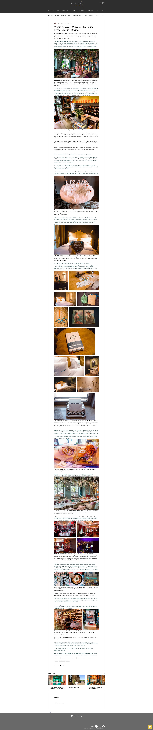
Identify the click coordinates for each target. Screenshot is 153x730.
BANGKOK (91, 15)
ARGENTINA (63, 15)
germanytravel (90, 657)
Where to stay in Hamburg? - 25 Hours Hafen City (95, 688)
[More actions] (98, 23)
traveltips (63, 657)
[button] (103, 15)
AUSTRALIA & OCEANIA (78, 15)
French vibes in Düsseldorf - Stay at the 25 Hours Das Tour (57, 688)
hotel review (57, 657)
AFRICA (57, 15)
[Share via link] (63, 665)
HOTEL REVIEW (62, 661)
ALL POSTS (50, 15)
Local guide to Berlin (74, 687)
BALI (86, 15)
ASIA (69, 15)
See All (103, 673)
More (97, 15)
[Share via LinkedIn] (60, 665)
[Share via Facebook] (55, 665)
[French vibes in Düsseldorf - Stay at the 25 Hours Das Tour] (57, 680)
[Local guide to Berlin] (76, 680)
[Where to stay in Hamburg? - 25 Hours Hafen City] (96, 680)
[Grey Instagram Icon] (103, 3)
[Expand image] (61, 280)
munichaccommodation (81, 657)
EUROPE (56, 661)
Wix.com (103, 728)
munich (73, 657)
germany (68, 657)
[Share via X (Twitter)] (57, 665)
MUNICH (68, 661)
